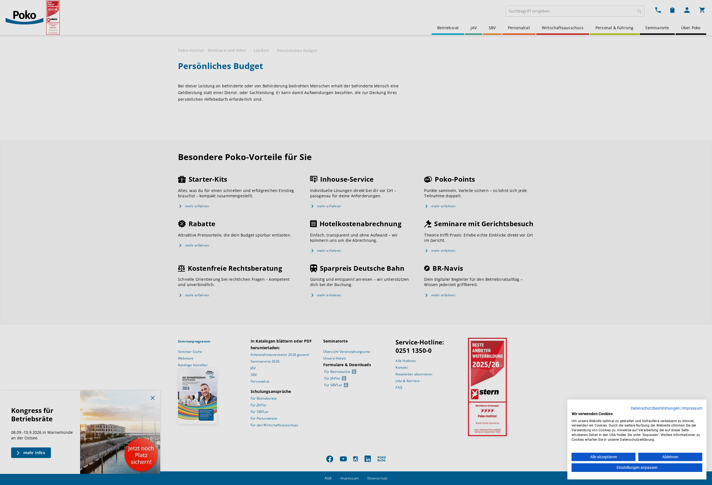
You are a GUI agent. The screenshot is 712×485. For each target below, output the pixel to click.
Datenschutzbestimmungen (655, 408)
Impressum (692, 408)
